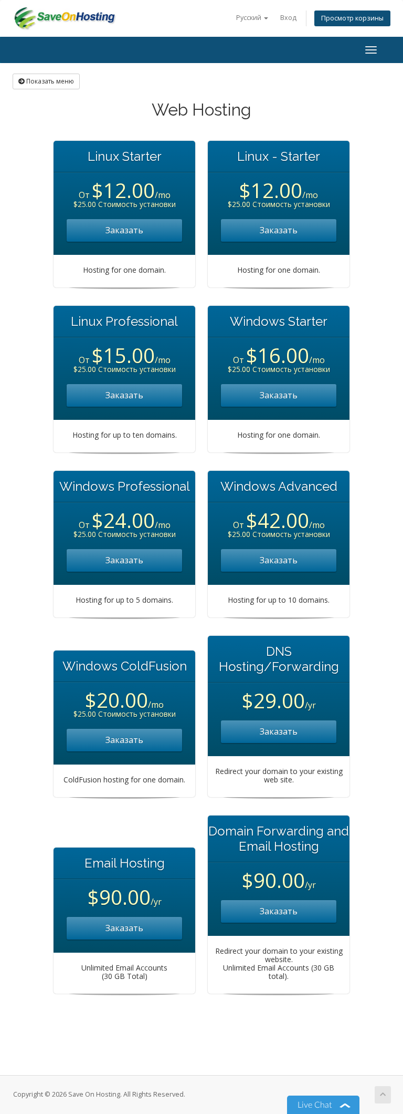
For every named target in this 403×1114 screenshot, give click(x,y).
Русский (249, 17)
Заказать (124, 230)
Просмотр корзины (352, 18)
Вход (288, 17)
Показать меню (49, 81)
